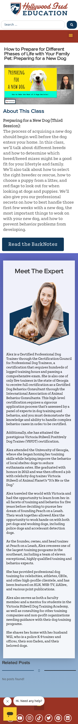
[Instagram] (29, 718)
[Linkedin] (68, 718)
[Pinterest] (58, 718)
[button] (71, 35)
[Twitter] (48, 718)
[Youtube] (20, 718)
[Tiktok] (39, 718)
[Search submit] (72, 25)
